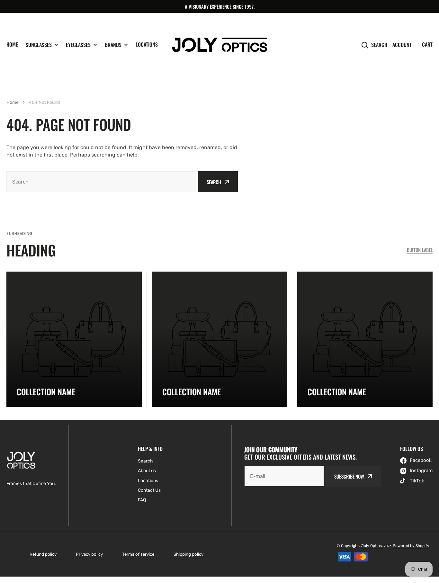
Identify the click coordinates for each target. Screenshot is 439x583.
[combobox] (101, 181)
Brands (113, 45)
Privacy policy (89, 554)
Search (379, 45)
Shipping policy (188, 554)
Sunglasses (39, 45)
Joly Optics (371, 545)
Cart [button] (427, 44)
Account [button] (402, 45)
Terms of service (138, 554)
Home (12, 44)
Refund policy (43, 554)
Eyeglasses (78, 45)
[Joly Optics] (219, 45)
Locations (147, 44)
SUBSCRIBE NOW (349, 476)
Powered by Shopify (411, 545)
